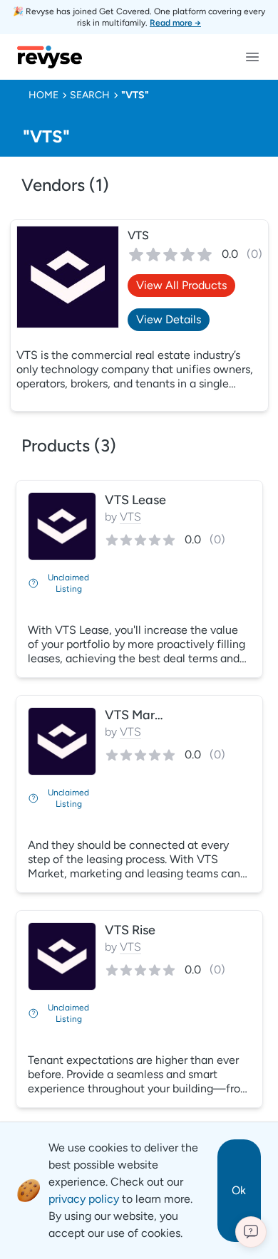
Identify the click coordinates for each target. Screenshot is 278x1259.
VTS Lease (135, 500)
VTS (138, 235)
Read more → (175, 23)
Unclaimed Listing (68, 583)
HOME (43, 95)
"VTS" (135, 95)
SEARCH (90, 95)
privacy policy (83, 1199)
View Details (168, 319)
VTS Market (139, 715)
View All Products (181, 285)
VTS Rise (130, 930)
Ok (239, 1190)
